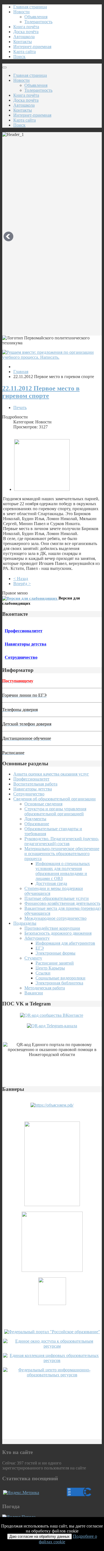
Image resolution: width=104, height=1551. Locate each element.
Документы (35, 818)
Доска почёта (26, 31)
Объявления (35, 16)
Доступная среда (51, 883)
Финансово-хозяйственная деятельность (62, 903)
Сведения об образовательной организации (54, 799)
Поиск (19, 56)
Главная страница (30, 6)
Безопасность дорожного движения (58, 933)
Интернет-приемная (32, 46)
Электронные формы (55, 953)
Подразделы (24, 923)
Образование (36, 823)
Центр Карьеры (50, 968)
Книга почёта (26, 26)
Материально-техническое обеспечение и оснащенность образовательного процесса (61, 853)
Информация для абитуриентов (65, 943)
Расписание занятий (54, 963)
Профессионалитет (31, 779)
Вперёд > (22, 583)
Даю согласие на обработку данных (39, 1536)
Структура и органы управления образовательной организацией (55, 811)
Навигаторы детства (32, 789)
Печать (20, 407)
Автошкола (24, 36)
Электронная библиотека (59, 983)
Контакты (22, 41)
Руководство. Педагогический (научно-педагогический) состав (61, 841)
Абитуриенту (37, 938)
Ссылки (42, 973)
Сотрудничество (28, 794)
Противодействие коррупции (52, 928)
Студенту (33, 958)
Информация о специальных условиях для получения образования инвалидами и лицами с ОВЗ (62, 871)
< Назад (20, 578)
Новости (21, 11)
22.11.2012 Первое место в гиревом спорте (41, 392)
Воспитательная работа (35, 784)
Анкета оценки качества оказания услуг (51, 774)
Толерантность (38, 21)
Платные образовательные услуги (56, 898)
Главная (20, 371)
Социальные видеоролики (60, 978)
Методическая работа (44, 988)
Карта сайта (24, 51)
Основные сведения (43, 803)
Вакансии (33, 993)
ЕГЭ (39, 948)
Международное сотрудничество (55, 918)
